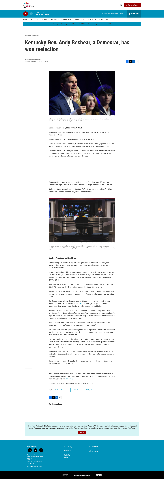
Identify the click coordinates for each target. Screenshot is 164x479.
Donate (82, 432)
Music (33, 19)
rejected (82, 303)
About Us (78, 19)
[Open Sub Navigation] (28, 19)
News (25, 19)
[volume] (31, 14)
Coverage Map (91, 19)
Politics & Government (32, 35)
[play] (25, 14)
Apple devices (93, 450)
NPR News (77, 390)
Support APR (66, 19)
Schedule (43, 19)
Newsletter (103, 19)
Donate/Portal (133, 5)
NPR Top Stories (90, 390)
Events (54, 19)
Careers (66, 457)
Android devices (93, 451)
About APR (67, 454)
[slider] (34, 14)
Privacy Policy (68, 447)
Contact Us (67, 455)
